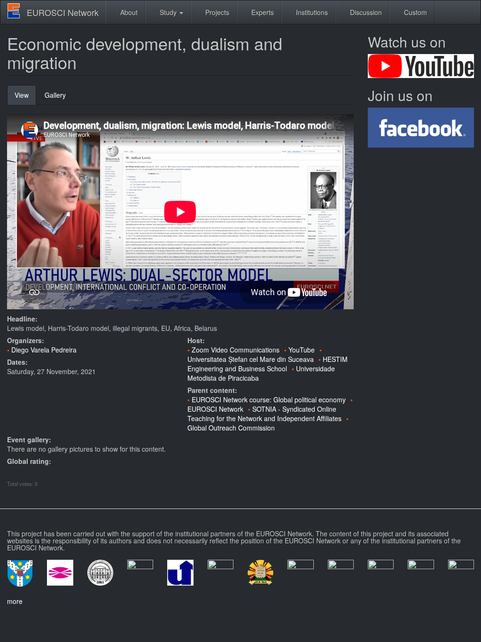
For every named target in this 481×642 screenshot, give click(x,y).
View (25, 97)
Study (168, 12)
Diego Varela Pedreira (44, 349)
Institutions (311, 12)
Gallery (55, 95)
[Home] (17, 10)
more (15, 601)
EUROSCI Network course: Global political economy (269, 399)
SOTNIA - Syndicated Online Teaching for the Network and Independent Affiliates (264, 413)
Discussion (365, 12)
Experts (261, 12)
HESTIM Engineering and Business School (267, 363)
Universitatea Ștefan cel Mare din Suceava (250, 359)
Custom (414, 12)
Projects (216, 12)
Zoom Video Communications (235, 349)
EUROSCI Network (63, 12)
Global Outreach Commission (231, 427)
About (128, 12)
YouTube (301, 349)
